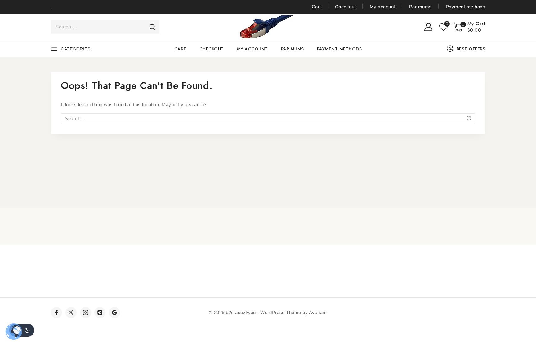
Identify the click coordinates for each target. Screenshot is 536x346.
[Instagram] (85, 312)
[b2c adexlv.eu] (268, 26)
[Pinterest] (99, 312)
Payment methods (465, 6)
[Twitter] (71, 312)
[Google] (114, 312)
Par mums (420, 6)
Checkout (345, 6)
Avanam (318, 312)
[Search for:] (268, 118)
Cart (316, 6)
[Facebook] (56, 312)
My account (382, 6)
